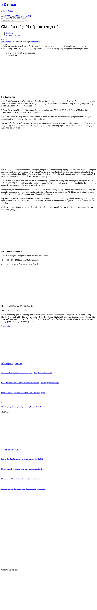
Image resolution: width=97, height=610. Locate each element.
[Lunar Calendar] (21, 16)
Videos (17, 15)
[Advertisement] (48, 76)
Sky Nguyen (6, 42)
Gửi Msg (5, 412)
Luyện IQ (7, 15)
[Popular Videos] (13, 16)
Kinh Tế (9, 33)
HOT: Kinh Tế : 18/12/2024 (12, 450)
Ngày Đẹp (26, 15)
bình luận (36, 42)
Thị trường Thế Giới (13, 35)
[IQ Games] (2, 16)
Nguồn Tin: (5, 326)
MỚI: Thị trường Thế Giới (11, 363)
